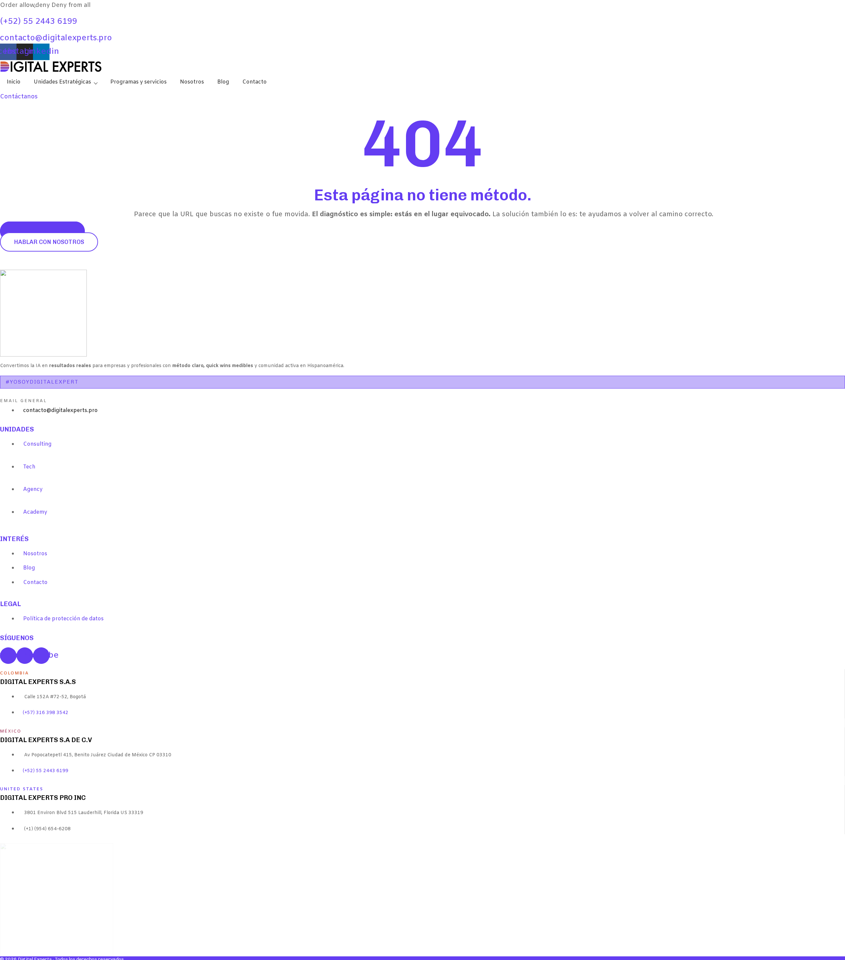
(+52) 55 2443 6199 (38, 22)
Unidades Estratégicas (62, 82)
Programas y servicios (138, 82)
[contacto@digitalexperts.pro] (2, 31)
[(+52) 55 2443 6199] (2, 14)
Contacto (254, 82)
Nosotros (192, 82)
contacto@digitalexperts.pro (56, 38)
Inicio (13, 82)
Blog (223, 82)
